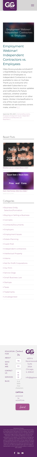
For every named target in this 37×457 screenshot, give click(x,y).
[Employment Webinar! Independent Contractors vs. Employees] (18, 32)
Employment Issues (15, 116)
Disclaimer (16, 428)
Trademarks (9, 292)
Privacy (22, 428)
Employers (6, 116)
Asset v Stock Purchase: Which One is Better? (15, 191)
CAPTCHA (19, 392)
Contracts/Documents (23, 114)
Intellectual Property (13, 253)
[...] (18, 107)
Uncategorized (10, 297)
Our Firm (8, 268)
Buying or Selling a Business (16, 215)
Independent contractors (15, 249)
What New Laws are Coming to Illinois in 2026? (15, 168)
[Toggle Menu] (32, 5)
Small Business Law (16, 117)
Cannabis (8, 220)
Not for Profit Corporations (15, 263)
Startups (8, 282)
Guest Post (9, 244)
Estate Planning (11, 239)
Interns (7, 258)
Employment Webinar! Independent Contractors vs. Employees (14, 55)
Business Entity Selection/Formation (13, 208)
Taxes (6, 287)
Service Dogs (10, 273)
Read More (6, 119)
